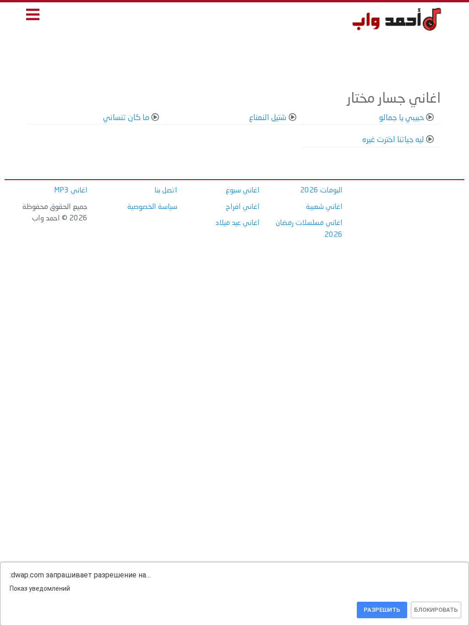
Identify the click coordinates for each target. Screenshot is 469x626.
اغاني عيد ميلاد (238, 223)
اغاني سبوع (243, 190)
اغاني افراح (243, 207)
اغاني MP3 (70, 190)
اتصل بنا (165, 190)
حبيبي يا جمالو (401, 118)
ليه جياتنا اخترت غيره (393, 140)
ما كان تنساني (126, 118)
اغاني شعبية (324, 207)
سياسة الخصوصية (152, 207)
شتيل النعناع (268, 118)
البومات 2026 (321, 190)
